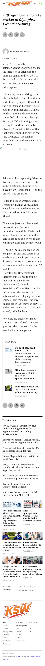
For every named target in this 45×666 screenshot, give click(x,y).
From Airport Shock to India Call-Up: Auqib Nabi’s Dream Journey (26, 389)
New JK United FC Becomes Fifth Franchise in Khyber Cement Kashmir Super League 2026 (11, 571)
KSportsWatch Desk (22, 51)
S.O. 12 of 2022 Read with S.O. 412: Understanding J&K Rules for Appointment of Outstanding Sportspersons (27, 354)
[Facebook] (5, 34)
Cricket (5, 28)
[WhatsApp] (16, 34)
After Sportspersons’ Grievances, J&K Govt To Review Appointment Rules (26, 374)
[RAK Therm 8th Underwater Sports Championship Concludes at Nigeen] (32, 560)
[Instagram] (30, 628)
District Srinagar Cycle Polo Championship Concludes (16, 485)
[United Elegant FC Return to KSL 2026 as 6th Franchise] (32, 536)
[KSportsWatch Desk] (6, 51)
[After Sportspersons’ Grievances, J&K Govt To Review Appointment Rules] (8, 371)
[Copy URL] (22, 34)
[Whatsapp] (40, 3)
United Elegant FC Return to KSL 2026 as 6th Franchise (32, 545)
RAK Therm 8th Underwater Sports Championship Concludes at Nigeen (32, 570)
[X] (10, 34)
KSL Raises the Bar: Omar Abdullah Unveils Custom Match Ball (20, 493)
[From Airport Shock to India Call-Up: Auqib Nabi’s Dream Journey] (8, 388)
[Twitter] (30, 631)
